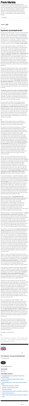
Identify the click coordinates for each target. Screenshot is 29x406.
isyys (1, 341)
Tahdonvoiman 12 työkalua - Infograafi (10, 385)
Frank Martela (8, 2)
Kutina (3, 396)
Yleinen (5, 339)
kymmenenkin (23, 34)
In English (3, 347)
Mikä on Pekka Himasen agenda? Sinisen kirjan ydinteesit (15, 394)
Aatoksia (22, 338)
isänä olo (21, 339)
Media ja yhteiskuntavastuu (8, 393)
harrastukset (17, 339)
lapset (9, 341)
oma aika (12, 341)
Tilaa (3, 362)
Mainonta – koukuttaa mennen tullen (10, 387)
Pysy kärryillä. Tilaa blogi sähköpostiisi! (13, 356)
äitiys (13, 339)
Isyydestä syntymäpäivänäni (11, 30)
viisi (19, 34)
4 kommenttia (13, 338)
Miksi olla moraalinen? (7, 389)
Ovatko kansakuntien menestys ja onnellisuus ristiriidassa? (15, 391)
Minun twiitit (3, 371)
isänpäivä (25, 339)
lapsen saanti (5, 341)
